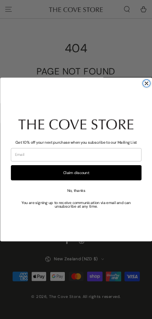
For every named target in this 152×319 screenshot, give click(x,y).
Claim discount (76, 172)
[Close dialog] (146, 83)
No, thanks (76, 190)
